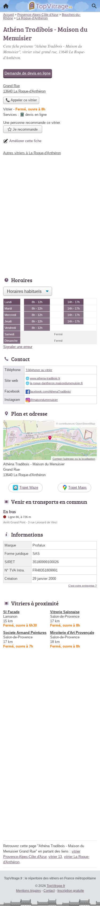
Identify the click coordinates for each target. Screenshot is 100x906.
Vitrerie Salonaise (64, 612)
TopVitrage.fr (56, 886)
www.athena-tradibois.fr (45, 378)
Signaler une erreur (17, 347)
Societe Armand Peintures (24, 633)
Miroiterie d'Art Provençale (72, 633)
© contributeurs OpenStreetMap (75, 423)
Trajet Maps (77, 488)
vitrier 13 (55, 857)
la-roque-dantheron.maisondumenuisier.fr (56, 383)
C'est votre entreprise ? (82, 585)
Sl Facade (11, 612)
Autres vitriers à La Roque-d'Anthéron (32, 153)
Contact (49, 891)
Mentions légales (28, 891)
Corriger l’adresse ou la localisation (74, 458)
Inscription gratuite (70, 891)
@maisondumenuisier (44, 399)
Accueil (6, 6)
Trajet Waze (28, 488)
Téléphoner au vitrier (39, 370)
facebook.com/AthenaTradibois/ (50, 391)
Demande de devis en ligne (28, 73)
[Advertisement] (50, 214)
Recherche (94, 6)
